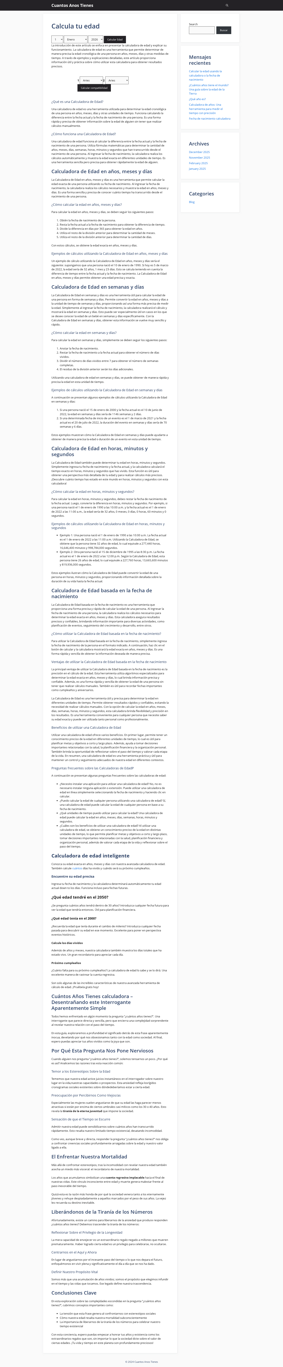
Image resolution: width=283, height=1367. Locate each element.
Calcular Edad (115, 39)
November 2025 (199, 157)
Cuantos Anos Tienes (72, 5)
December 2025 (199, 152)
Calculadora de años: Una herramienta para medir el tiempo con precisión (206, 109)
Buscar (224, 30)
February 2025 (198, 163)
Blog (192, 202)
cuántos (77, 868)
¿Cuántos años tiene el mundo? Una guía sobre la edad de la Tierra (208, 89)
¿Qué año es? (197, 99)
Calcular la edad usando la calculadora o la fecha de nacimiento (205, 75)
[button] (227, 5)
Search (193, 24)
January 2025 (197, 169)
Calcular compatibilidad (94, 87)
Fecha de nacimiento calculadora (209, 118)
